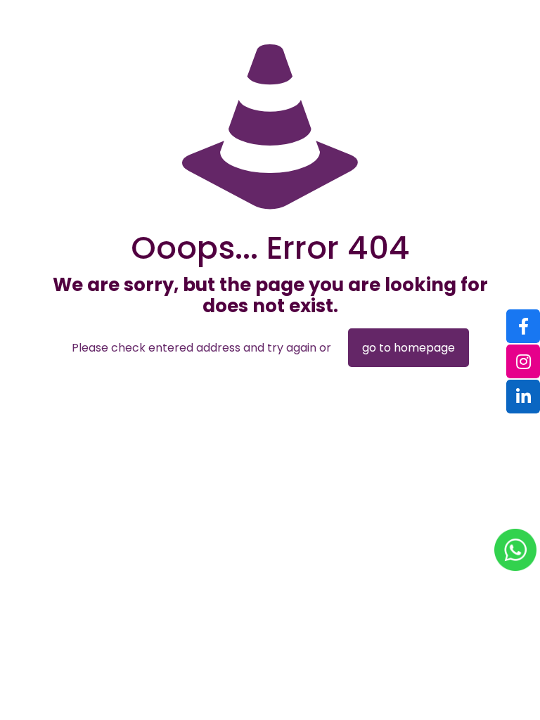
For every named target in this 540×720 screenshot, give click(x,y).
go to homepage (408, 348)
